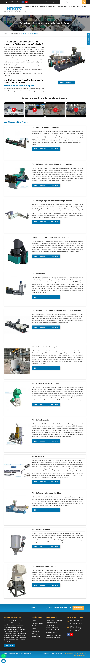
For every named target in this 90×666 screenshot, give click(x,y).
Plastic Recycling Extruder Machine (46, 493)
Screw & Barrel (38, 456)
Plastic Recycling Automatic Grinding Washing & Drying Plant (57, 310)
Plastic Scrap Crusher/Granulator (46, 383)
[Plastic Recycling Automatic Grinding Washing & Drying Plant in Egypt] (17, 324)
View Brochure (88, 39)
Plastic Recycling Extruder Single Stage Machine (52, 164)
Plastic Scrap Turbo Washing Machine (47, 347)
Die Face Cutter (38, 274)
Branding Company (80, 655)
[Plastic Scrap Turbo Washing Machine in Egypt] (17, 361)
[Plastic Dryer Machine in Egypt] (17, 544)
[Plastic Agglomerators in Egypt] (17, 434)
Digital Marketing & (80, 653)
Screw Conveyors (51, 632)
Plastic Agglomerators (41, 420)
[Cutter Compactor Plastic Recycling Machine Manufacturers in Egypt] (17, 251)
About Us (33, 6)
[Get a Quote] (3, 661)
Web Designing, (68, 653)
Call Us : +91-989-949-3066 (57, 607)
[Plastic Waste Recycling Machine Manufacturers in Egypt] (17, 142)
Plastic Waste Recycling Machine (45, 128)
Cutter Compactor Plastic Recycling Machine (50, 237)
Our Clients (72, 6)
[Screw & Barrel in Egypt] (17, 471)
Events (83, 6)
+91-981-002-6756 (76, 623)
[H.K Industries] (13, 9)
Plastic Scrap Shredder (53, 630)
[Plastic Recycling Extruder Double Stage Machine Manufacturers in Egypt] (17, 215)
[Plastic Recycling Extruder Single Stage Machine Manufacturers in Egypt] (17, 178)
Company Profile (37, 623)
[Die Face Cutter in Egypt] (17, 288)
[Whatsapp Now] (3, 656)
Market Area (36, 636)
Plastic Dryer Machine (41, 530)
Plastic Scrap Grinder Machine (44, 566)
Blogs (78, 6)
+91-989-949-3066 (13, 2)
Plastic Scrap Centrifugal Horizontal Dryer (54, 621)
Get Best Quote (41, 148)
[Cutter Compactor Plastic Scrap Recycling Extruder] (55, 110)
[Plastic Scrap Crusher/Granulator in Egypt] (17, 397)
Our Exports (41, 6)
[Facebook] (23, 2)
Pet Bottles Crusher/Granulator (52, 626)
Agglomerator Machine (53, 638)
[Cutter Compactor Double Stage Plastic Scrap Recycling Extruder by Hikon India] (14, 110)
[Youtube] (26, 2)
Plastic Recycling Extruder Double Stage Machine (52, 201)
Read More (54, 148)
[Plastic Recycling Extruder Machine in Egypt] (17, 507)
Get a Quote (78, 608)
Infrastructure (62, 6)
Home (27, 6)
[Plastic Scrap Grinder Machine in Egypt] (17, 580)
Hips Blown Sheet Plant (53, 635)
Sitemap (34, 634)
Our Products (50, 6)
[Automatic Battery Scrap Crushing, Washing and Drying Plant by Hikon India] (76, 110)
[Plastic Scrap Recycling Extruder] (34, 110)
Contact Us (29, 12)
